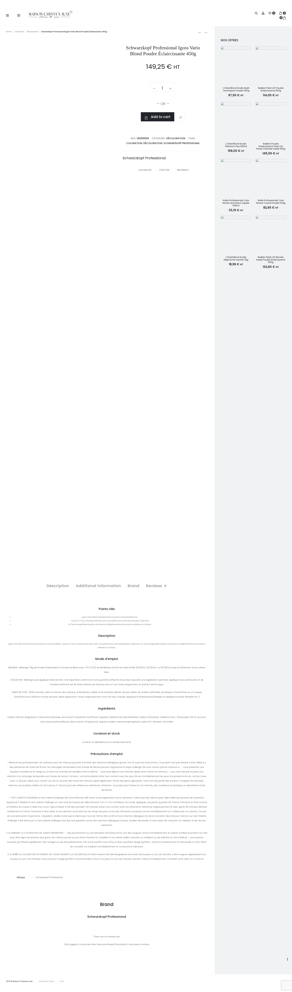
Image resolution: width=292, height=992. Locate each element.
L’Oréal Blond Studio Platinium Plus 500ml (236, 145)
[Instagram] (273, 985)
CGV (62, 981)
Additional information (98, 586)
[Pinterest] (280, 985)
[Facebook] (267, 985)
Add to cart (160, 116)
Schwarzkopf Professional (181, 143)
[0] (269, 13)
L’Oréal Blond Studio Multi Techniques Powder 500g (236, 89)
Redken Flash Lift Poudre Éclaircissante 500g (271, 89)
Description (58, 586)
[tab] (58, 586)
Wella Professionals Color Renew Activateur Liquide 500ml (236, 203)
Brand (133, 586)
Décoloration (33, 31)
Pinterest (183, 170)
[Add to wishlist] (180, 116)
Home (9, 31)
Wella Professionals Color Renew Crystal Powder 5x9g (270, 201)
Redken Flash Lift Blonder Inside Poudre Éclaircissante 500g (270, 260)
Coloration (19, 31)
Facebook (145, 170)
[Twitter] (260, 985)
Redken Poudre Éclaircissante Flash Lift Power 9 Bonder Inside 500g (270, 146)
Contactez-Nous (46, 981)
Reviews (156, 586)
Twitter (164, 170)
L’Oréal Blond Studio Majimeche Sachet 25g (236, 258)
